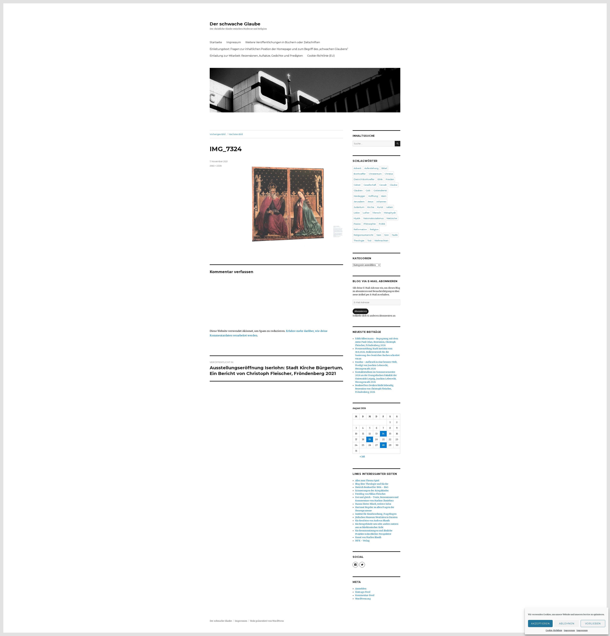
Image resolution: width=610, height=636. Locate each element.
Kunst (380, 207)
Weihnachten (381, 240)
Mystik (357, 218)
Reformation (360, 229)
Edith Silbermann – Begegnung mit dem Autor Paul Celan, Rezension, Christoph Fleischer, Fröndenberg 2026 (376, 342)
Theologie (359, 240)
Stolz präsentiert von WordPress (267, 621)
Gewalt (383, 185)
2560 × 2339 (216, 166)
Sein (378, 235)
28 (383, 445)
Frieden (390, 179)
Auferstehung (371, 168)
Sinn (386, 235)
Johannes (381, 201)
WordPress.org (363, 598)
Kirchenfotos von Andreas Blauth (372, 520)
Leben (389, 207)
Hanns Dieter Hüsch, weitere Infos (373, 504)
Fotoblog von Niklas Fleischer (370, 494)
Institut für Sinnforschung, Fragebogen (375, 514)
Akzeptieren (540, 623)
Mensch (377, 212)
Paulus (357, 224)
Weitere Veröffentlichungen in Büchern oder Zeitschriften (282, 42)
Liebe (357, 212)
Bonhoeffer (360, 173)
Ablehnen (566, 623)
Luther (366, 212)
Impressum (569, 630)
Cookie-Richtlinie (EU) (321, 55)
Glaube (393, 185)
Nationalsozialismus (373, 218)
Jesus (370, 201)
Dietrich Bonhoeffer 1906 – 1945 (371, 487)
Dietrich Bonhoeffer (364, 179)
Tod (369, 240)
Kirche (370, 207)
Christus (389, 173)
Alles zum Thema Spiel (367, 480)
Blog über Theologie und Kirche (371, 484)
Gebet (357, 185)
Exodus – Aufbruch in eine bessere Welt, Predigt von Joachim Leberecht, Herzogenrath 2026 (376, 365)
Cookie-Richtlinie (554, 630)
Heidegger (359, 196)
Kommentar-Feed (364, 595)
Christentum (375, 173)
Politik (382, 224)
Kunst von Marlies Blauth (368, 537)
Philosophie (370, 224)
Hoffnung (373, 196)
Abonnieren (360, 311)
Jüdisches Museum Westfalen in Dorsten (376, 517)
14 (383, 433)
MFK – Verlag (362, 540)
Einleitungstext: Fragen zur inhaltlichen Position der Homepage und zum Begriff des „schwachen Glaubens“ (279, 49)
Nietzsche (392, 218)
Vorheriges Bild (217, 134)
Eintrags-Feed (362, 592)
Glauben (358, 190)
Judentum (359, 207)
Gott (368, 190)
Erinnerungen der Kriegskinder (372, 490)
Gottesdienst (380, 190)
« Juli (362, 456)
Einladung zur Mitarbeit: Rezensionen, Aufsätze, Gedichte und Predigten (256, 55)
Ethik (380, 179)
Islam (383, 196)
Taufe (395, 235)
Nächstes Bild (236, 134)
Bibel (384, 168)
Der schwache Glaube (235, 24)
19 (370, 439)
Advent (357, 168)
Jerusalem (359, 201)
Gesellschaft (370, 185)
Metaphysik (390, 212)
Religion (374, 229)
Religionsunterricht (363, 235)
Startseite (216, 42)
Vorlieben (593, 623)
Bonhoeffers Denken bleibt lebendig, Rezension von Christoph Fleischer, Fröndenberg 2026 (374, 388)
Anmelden (360, 588)
